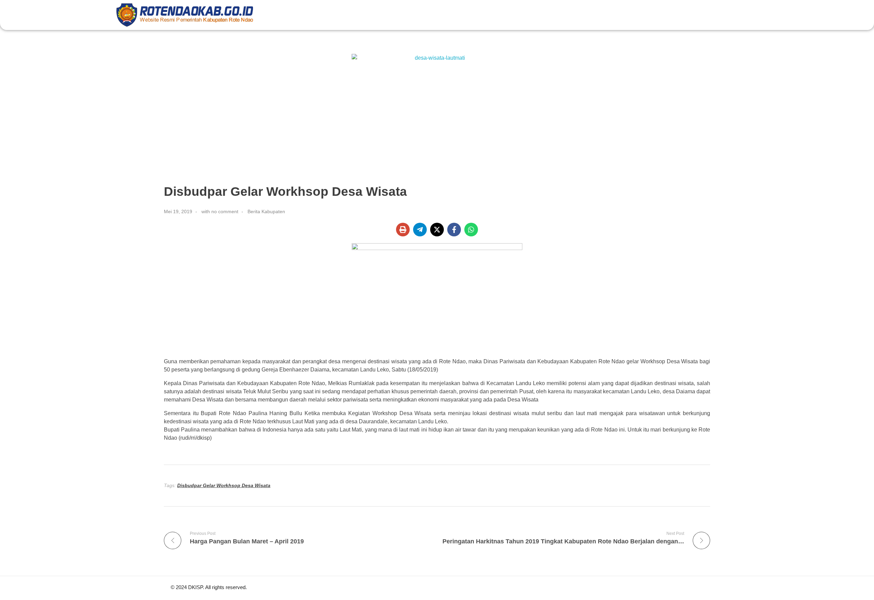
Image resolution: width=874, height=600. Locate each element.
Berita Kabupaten (266, 211)
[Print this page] (403, 229)
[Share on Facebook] (454, 229)
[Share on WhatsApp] (471, 229)
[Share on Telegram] (420, 229)
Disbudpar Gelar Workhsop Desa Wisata (223, 485)
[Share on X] (437, 229)
